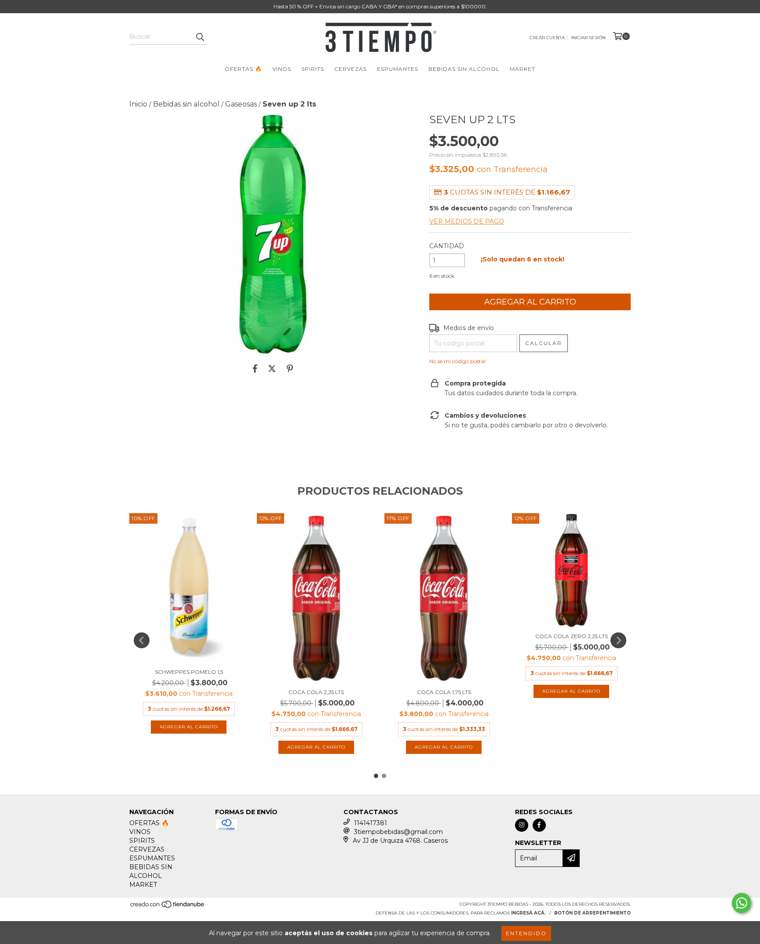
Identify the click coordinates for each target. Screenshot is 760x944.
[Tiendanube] (167, 907)
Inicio (138, 104)
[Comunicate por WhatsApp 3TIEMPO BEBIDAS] (741, 903)
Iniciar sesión (588, 37)
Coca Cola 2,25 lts (316, 692)
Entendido (526, 933)
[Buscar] (199, 37)
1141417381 (370, 823)
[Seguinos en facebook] (539, 825)
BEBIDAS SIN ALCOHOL (464, 69)
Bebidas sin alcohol (186, 104)
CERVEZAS (350, 69)
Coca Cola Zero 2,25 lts (571, 636)
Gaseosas (241, 104)
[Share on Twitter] (272, 368)
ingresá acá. (528, 913)
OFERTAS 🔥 (243, 69)
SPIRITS (312, 69)
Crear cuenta (547, 37)
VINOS (281, 69)
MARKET (522, 69)
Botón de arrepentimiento (592, 913)
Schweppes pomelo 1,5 (189, 672)
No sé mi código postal (457, 361)
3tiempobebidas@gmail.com (398, 832)
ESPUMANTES (397, 69)
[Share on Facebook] (255, 368)
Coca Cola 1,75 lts (444, 692)
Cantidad (446, 246)
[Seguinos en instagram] (521, 825)
